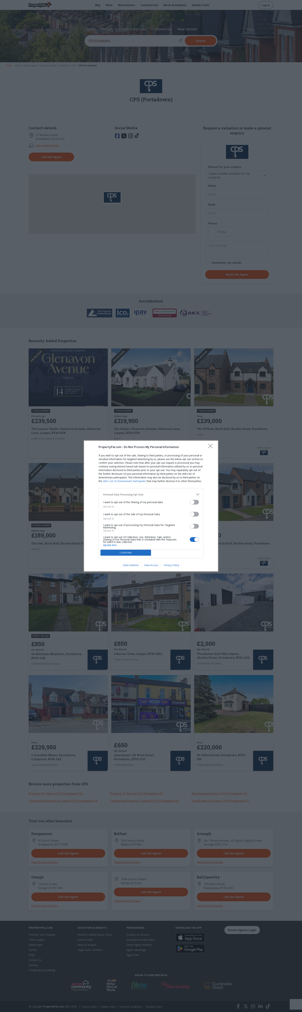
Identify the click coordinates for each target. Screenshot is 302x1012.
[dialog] (151, 506)
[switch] (194, 502)
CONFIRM (126, 552)
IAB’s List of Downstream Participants (124, 481)
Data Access (151, 565)
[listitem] (151, 494)
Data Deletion (131, 565)
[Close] (211, 447)
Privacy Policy (171, 565)
